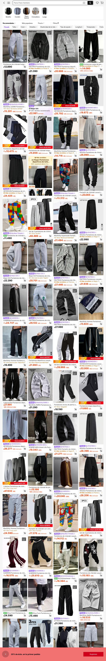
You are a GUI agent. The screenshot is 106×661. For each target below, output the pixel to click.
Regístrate (93, 654)
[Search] (90, 3)
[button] (4, 3)
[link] (97, 3)
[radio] (8, 12)
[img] (15, 145)
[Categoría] (8, 3)
